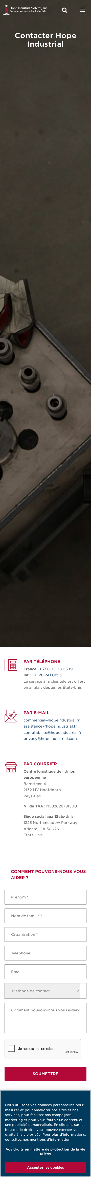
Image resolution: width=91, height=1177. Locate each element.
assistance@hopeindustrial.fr (50, 726)
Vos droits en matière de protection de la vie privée (45, 1151)
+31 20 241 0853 (47, 675)
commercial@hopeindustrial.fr (52, 720)
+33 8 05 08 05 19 (56, 669)
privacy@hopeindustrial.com (50, 739)
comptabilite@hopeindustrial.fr (53, 733)
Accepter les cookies (45, 1167)
